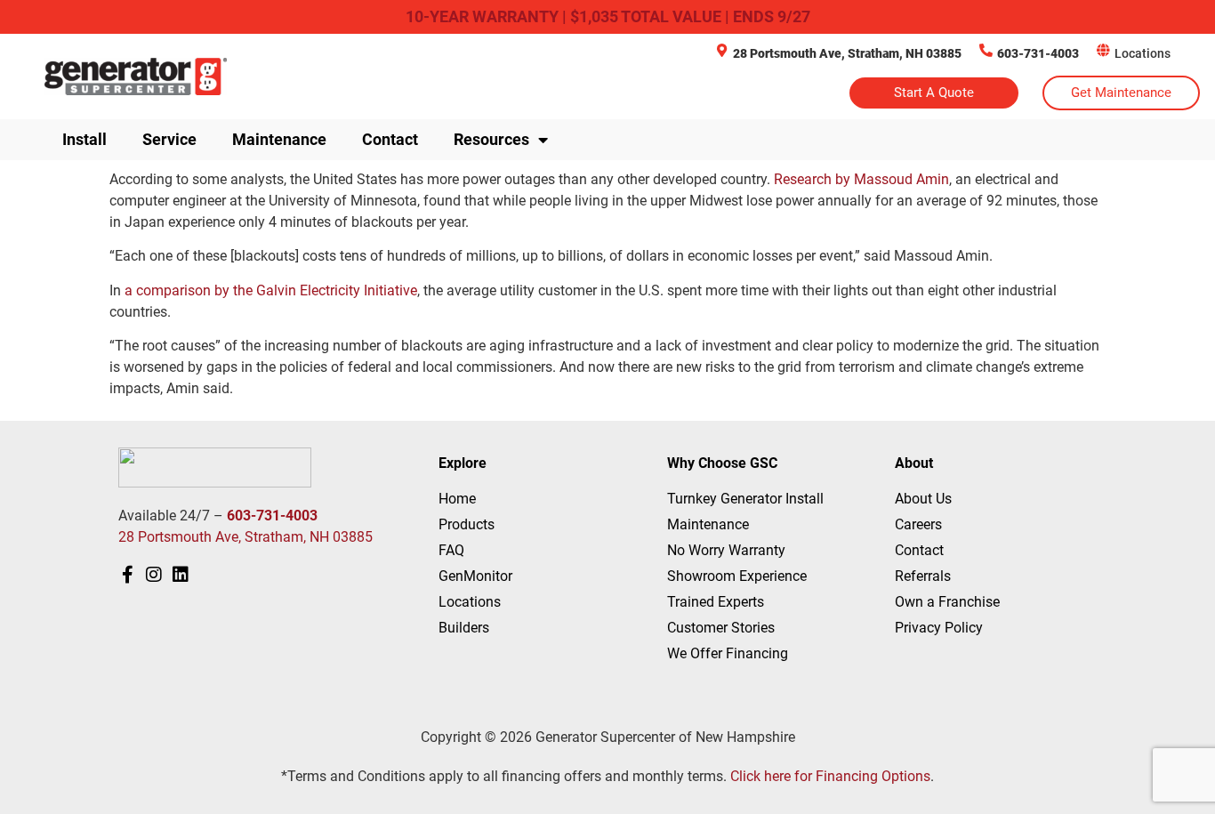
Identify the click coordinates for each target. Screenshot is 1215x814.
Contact (390, 139)
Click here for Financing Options (830, 776)
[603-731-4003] (986, 50)
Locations (1142, 53)
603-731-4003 (1038, 53)
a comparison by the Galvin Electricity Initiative (271, 290)
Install (84, 139)
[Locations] (1103, 50)
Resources (491, 139)
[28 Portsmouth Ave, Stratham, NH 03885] (721, 50)
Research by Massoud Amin (861, 179)
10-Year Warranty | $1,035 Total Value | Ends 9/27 (608, 16)
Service (169, 139)
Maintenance (279, 139)
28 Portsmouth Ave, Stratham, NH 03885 (847, 53)
